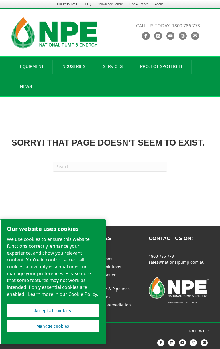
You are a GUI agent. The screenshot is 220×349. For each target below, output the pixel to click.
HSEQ (87, 4)
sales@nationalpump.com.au (177, 262)
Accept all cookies (52, 310)
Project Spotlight (161, 66)
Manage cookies (52, 326)
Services (113, 66)
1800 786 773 (161, 256)
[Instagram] (183, 36)
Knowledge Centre (110, 4)
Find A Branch (138, 4)
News (26, 86)
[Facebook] (146, 36)
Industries (73, 66)
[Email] (195, 36)
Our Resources (67, 4)
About (159, 4)
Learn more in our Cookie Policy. (63, 294)
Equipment (32, 66)
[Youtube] (170, 36)
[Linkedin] (158, 36)
